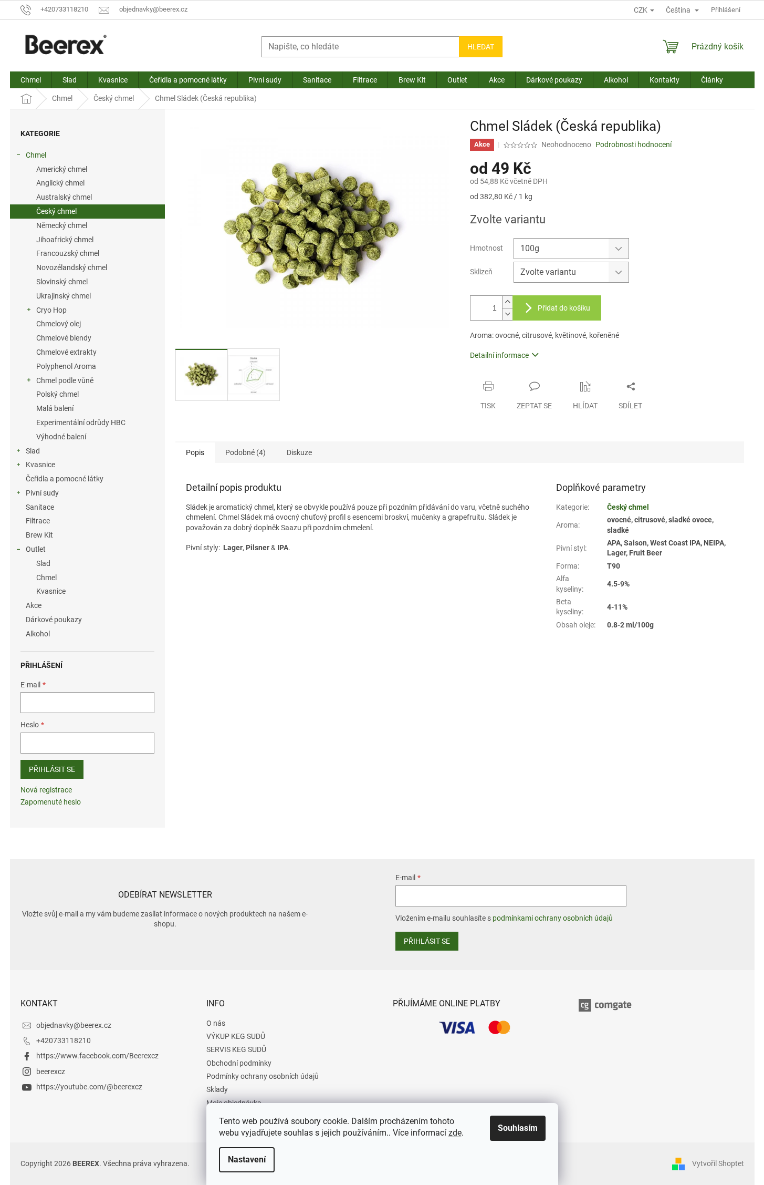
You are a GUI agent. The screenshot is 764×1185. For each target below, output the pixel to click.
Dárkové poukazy (54, 619)
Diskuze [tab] (299, 452)
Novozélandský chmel (71, 267)
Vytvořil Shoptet (718, 1163)
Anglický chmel (60, 183)
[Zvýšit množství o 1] (507, 302)
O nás (215, 1023)
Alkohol (38, 634)
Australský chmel (64, 197)
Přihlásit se (52, 769)
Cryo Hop (51, 310)
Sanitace (40, 507)
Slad (33, 451)
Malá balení (55, 408)
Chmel (36, 155)
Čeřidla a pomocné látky (64, 479)
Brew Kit (39, 535)
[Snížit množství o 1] (507, 314)
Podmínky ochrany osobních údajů (262, 1076)
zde (455, 1133)
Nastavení (247, 1160)
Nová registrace (46, 790)
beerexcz (50, 1071)
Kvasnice (40, 464)
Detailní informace (499, 355)
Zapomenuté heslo (50, 802)
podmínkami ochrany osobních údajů (553, 918)
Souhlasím (518, 1128)
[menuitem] (30, 79)
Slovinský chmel (62, 281)
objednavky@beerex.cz (73, 1025)
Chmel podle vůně (64, 380)
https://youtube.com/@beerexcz (89, 1087)
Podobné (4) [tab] (245, 452)
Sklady (217, 1089)
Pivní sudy (42, 493)
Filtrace (38, 521)
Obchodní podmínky (238, 1063)
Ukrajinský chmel (63, 296)
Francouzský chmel (67, 253)
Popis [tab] (195, 452)
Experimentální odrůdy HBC (80, 422)
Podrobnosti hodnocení (633, 144)
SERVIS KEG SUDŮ (236, 1049)
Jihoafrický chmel (64, 239)
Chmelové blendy (63, 338)
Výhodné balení (61, 436)
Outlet (36, 549)
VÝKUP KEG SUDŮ (235, 1036)
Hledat (480, 47)
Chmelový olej (58, 324)
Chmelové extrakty (66, 352)
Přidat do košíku (564, 308)
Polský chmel (57, 394)
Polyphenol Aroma (66, 366)
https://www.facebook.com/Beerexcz (97, 1056)
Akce (33, 605)
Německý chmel (61, 225)
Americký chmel (61, 169)
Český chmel (56, 211)
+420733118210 (63, 1040)
